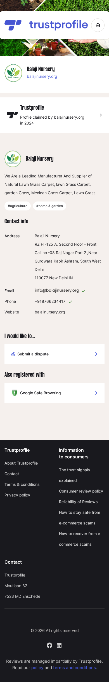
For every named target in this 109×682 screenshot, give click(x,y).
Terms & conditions (22, 484)
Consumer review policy (81, 491)
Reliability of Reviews (78, 501)
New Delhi (58, 277)
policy (37, 667)
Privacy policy (17, 495)
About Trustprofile (21, 463)
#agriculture (17, 206)
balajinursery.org (42, 76)
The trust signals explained (74, 475)
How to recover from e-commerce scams (80, 539)
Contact (11, 473)
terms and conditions (74, 667)
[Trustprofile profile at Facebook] (49, 645)
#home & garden (49, 206)
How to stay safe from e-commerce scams (79, 517)
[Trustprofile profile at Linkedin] (59, 645)
